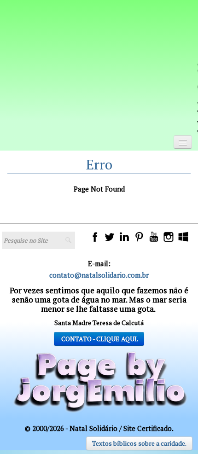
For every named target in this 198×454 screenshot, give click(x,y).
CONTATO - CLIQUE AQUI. (99, 338)
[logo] (105, 72)
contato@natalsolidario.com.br (99, 274)
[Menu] (183, 142)
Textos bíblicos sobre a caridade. (139, 443)
